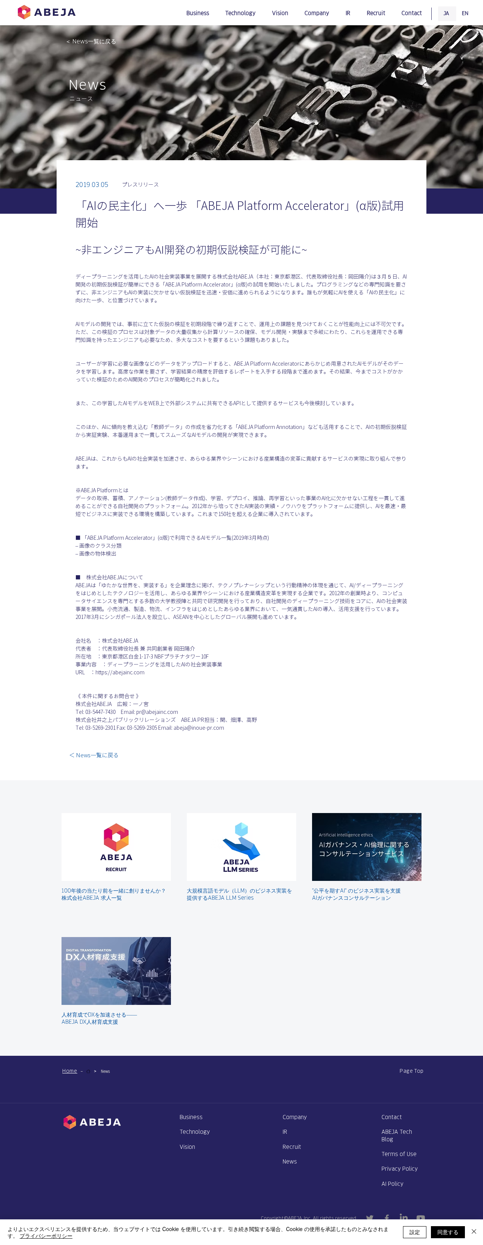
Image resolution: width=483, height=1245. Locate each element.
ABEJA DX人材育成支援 (90, 1021)
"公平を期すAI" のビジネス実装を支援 (356, 890)
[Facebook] (387, 1218)
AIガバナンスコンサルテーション (351, 897)
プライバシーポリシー (46, 1235)
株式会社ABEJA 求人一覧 (92, 897)
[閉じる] (473, 1232)
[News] (88, 1071)
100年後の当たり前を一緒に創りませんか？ (114, 890)
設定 (414, 1232)
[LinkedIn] (404, 1218)
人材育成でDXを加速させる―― (99, 1014)
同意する (447, 1232)
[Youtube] (421, 1218)
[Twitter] (370, 1218)
